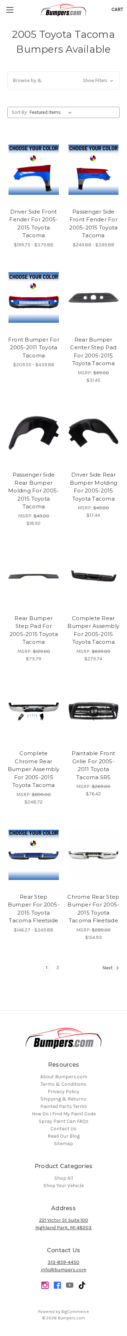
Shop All (63, 1178)
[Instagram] (45, 1285)
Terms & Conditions (63, 1084)
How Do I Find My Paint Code (64, 1114)
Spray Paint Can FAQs (64, 1121)
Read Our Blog (64, 1136)
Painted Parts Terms (63, 1106)
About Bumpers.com (63, 1077)
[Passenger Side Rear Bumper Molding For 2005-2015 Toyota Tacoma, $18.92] (33, 433)
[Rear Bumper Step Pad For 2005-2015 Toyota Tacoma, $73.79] (33, 576)
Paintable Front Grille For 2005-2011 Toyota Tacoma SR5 (93, 765)
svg (82, 1285)
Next (108, 968)
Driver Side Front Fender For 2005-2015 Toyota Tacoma (33, 223)
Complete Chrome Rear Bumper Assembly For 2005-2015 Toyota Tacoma (34, 769)
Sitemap (63, 1143)
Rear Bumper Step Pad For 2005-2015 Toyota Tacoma (34, 630)
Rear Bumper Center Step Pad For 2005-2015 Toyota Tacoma (93, 351)
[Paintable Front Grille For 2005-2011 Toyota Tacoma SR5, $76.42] (93, 711)
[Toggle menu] (9, 9)
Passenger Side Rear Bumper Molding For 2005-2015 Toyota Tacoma (33, 490)
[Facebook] (57, 1285)
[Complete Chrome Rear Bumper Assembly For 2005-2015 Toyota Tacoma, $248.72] (33, 711)
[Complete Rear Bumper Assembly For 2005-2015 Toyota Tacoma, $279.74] (93, 576)
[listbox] (52, 112)
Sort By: (20, 112)
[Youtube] (69, 1285)
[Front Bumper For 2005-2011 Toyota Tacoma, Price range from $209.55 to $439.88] (33, 297)
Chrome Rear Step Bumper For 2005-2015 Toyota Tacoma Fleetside (93, 908)
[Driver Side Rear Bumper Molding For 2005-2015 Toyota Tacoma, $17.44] (93, 433)
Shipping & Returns (63, 1099)
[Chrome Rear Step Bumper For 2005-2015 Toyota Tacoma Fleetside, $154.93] (93, 855)
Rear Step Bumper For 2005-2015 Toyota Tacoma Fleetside (34, 908)
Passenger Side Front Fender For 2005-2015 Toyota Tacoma (93, 223)
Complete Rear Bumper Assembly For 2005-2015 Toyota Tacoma (93, 630)
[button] (63, 80)
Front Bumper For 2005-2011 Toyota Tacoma (33, 347)
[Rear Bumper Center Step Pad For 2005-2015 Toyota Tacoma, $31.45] (93, 297)
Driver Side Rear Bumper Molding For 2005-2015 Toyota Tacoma (93, 486)
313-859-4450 (63, 1262)
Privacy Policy (63, 1092)
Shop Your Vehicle (63, 1186)
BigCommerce (75, 1311)
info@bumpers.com (63, 1270)
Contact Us (63, 1129)
